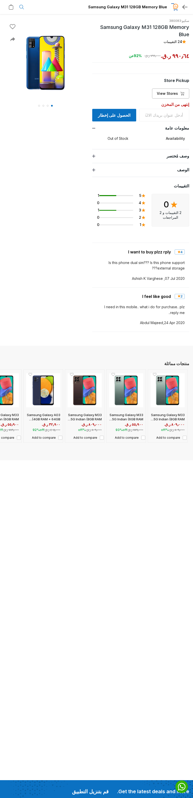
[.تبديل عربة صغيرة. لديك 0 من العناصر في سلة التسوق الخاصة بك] (10, 7)
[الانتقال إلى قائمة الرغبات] (12, 27)
